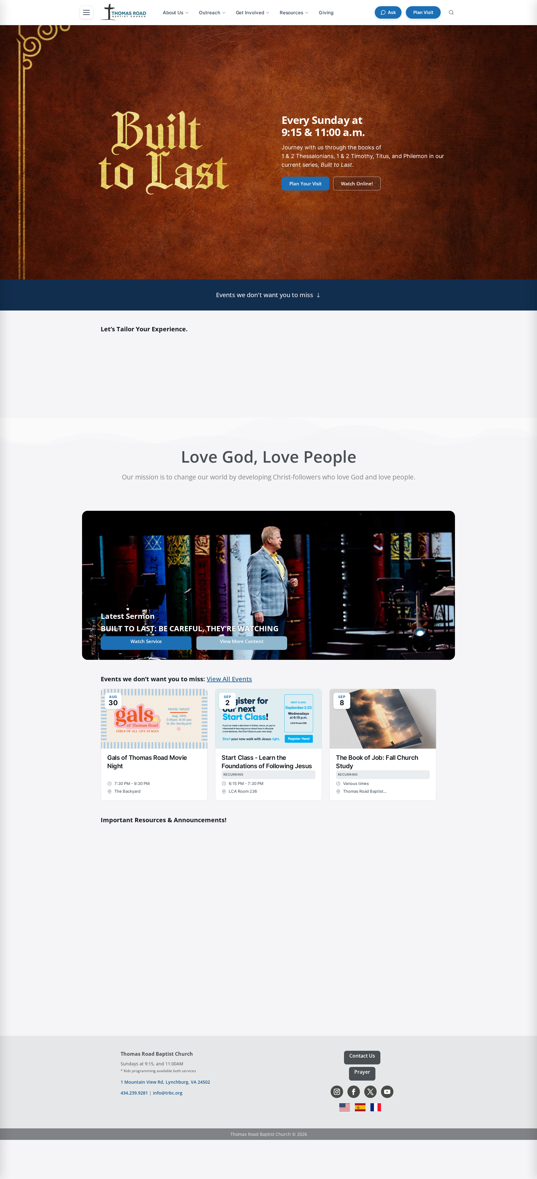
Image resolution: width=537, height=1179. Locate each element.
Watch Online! (357, 183)
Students (311, 369)
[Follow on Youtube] (387, 1092)
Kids (225, 369)
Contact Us (362, 1055)
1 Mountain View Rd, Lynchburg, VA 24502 (165, 1082)
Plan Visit (423, 12)
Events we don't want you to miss (264, 295)
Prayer (362, 1071)
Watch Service (146, 641)
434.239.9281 (134, 1093)
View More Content (242, 641)
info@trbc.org (167, 1093)
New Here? (139, 369)
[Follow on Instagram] (337, 1092)
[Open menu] (86, 12)
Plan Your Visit (305, 183)
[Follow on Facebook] (353, 1092)
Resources (291, 13)
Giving (326, 13)
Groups (398, 369)
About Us (173, 13)
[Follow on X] (370, 1092)
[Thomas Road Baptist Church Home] (122, 12)
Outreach (209, 13)
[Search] (451, 12)
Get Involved (250, 13)
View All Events (229, 679)
